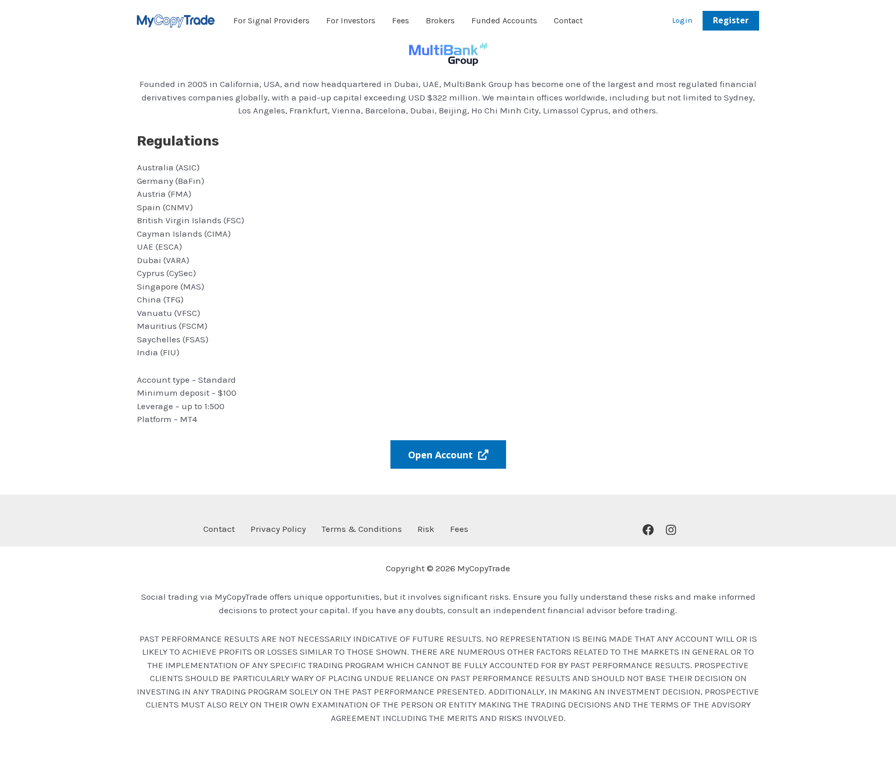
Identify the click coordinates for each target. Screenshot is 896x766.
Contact (219, 529)
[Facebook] (648, 530)
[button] (731, 21)
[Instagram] (671, 530)
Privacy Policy (278, 529)
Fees (459, 529)
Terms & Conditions (361, 529)
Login (682, 20)
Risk (426, 529)
